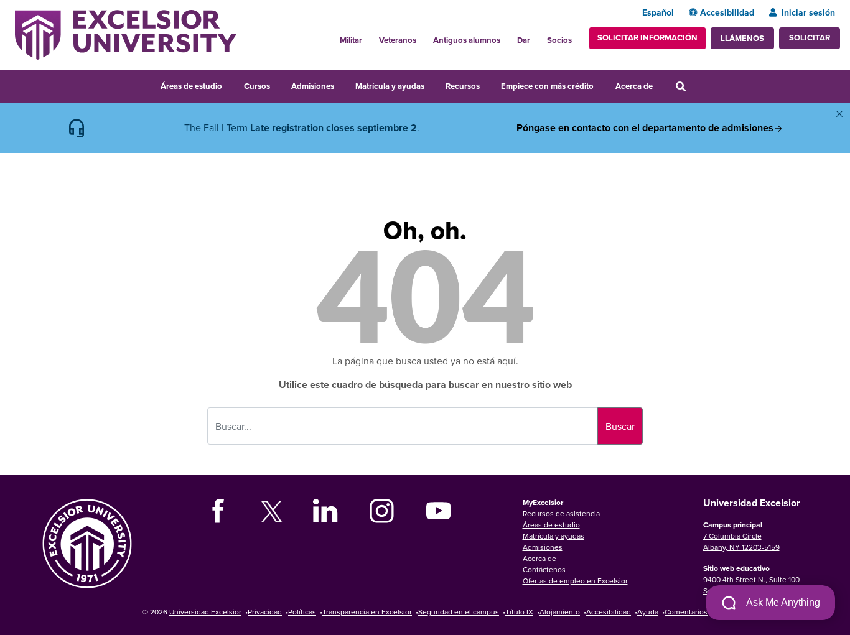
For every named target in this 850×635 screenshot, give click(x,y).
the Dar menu (537, 37)
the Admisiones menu (342, 84)
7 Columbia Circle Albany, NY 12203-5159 (741, 541)
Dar (523, 40)
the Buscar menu (697, 84)
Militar (351, 40)
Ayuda (647, 611)
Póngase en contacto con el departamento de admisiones (644, 128)
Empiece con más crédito (547, 86)
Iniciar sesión (808, 12)
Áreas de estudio (191, 86)
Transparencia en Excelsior (367, 611)
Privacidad (265, 611)
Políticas (302, 611)
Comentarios (686, 611)
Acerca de (634, 86)
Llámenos (742, 38)
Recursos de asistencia (561, 513)
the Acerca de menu (660, 84)
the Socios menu (576, 37)
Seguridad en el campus (458, 611)
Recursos (463, 86)
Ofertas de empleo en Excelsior (575, 580)
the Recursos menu (487, 84)
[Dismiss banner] (839, 113)
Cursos (257, 86)
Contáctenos (544, 569)
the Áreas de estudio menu (230, 84)
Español (658, 12)
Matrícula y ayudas (389, 86)
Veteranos (397, 40)
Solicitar (809, 38)
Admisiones (312, 86)
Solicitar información (647, 38)
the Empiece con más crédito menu (602, 84)
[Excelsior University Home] (125, 33)
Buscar (620, 426)
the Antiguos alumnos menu (507, 37)
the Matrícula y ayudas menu (432, 84)
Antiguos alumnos (466, 40)
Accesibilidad (727, 12)
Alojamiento (559, 611)
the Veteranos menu (423, 37)
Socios (559, 40)
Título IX (519, 611)
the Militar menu (369, 37)
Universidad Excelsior (205, 611)
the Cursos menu (278, 84)
